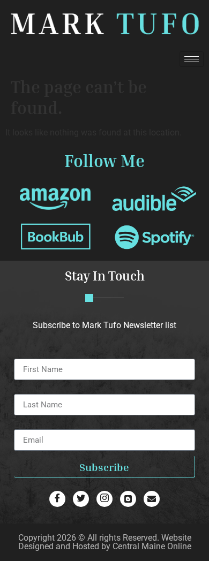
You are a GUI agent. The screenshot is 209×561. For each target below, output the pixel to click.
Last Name (34, 389)
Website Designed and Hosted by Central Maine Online (104, 542)
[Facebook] (57, 499)
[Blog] (104, 499)
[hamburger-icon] (192, 59)
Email (24, 425)
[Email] (152, 499)
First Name (34, 354)
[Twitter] (81, 499)
